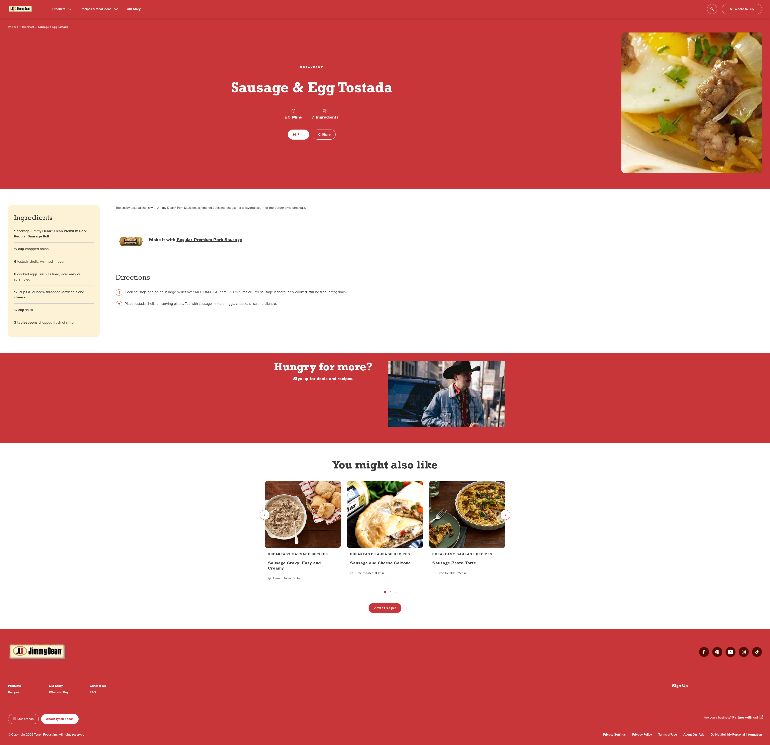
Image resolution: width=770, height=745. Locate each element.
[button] (385, 592)
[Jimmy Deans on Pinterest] (717, 652)
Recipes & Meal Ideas (96, 9)
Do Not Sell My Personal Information (736, 734)
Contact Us (98, 685)
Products (58, 9)
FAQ (93, 692)
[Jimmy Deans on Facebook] (704, 652)
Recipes (13, 692)
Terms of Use (667, 734)
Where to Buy (59, 692)
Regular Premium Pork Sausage (209, 239)
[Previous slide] (265, 515)
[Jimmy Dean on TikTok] (757, 652)
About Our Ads (693, 734)
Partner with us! (745, 717)
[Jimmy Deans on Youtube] (730, 652)
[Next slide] (505, 515)
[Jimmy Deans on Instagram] (744, 652)
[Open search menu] (712, 9)
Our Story (134, 9)
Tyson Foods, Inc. (46, 734)
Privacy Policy (642, 734)
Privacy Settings (614, 734)
